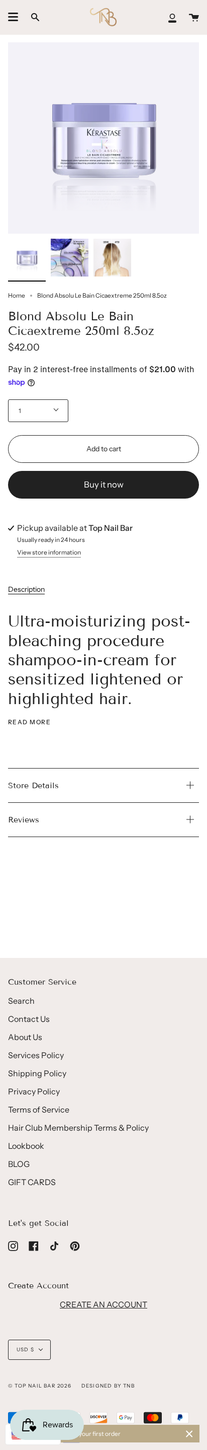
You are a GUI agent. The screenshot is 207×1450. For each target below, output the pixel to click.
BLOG (19, 1164)
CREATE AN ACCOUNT (103, 1304)
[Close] (189, 1434)
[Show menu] (13, 17)
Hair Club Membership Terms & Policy (78, 1128)
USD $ (25, 1349)
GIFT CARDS (32, 1182)
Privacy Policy (34, 1091)
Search (21, 1001)
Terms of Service (38, 1109)
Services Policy (36, 1055)
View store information (49, 552)
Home (16, 295)
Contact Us (29, 1019)
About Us (25, 1037)
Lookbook (26, 1146)
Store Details (33, 785)
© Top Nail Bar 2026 (39, 1386)
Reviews (23, 819)
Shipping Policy (37, 1073)
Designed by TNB (108, 1386)
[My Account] (172, 17)
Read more (29, 722)
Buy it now (104, 484)
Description (26, 589)
